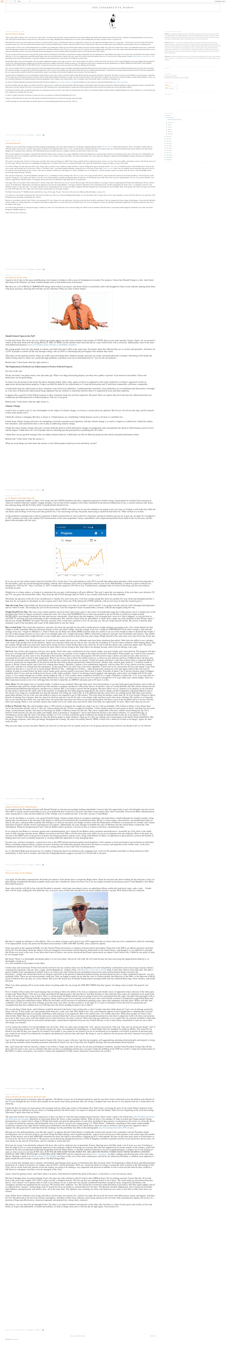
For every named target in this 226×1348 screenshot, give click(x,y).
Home (83, 1336)
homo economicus (99, 1153)
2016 (167, 141)
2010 (167, 155)
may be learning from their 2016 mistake (116, 1127)
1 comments (38, 135)
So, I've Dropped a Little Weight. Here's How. (20, 498)
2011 (167, 153)
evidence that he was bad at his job (141, 56)
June (169, 127)
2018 (167, 136)
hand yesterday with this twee (64, 82)
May (169, 129)
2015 (167, 143)
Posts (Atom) (15, 1339)
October (170, 122)
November (170, 117)
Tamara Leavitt (108, 168)
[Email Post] (43, 135)
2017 (167, 139)
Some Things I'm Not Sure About (16, 277)
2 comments (37, 864)
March (169, 134)
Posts (168, 85)
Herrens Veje (106, 147)
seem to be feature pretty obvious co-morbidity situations (52, 344)
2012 (167, 150)
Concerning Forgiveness (13, 143)
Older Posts (153, 1336)
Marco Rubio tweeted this (120, 82)
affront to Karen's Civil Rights (44, 1156)
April (169, 131)
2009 (167, 157)
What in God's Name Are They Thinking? (18, 873)
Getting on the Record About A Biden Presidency (21, 807)
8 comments (38, 269)
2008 (167, 159)
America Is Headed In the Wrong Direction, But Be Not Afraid (25, 1097)
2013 (167, 148)
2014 (167, 146)
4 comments (37, 1088)
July (169, 124)
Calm (111, 166)
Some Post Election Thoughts (14, 34)
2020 (167, 115)
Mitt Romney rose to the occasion (92, 969)
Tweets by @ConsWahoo (76, 1336)
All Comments (170, 88)
